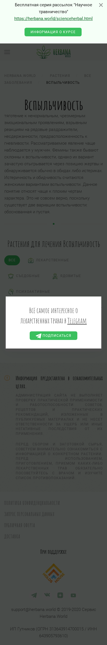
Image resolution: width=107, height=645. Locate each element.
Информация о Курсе (53, 32)
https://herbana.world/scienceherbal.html (53, 18)
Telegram (77, 320)
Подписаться (56, 336)
